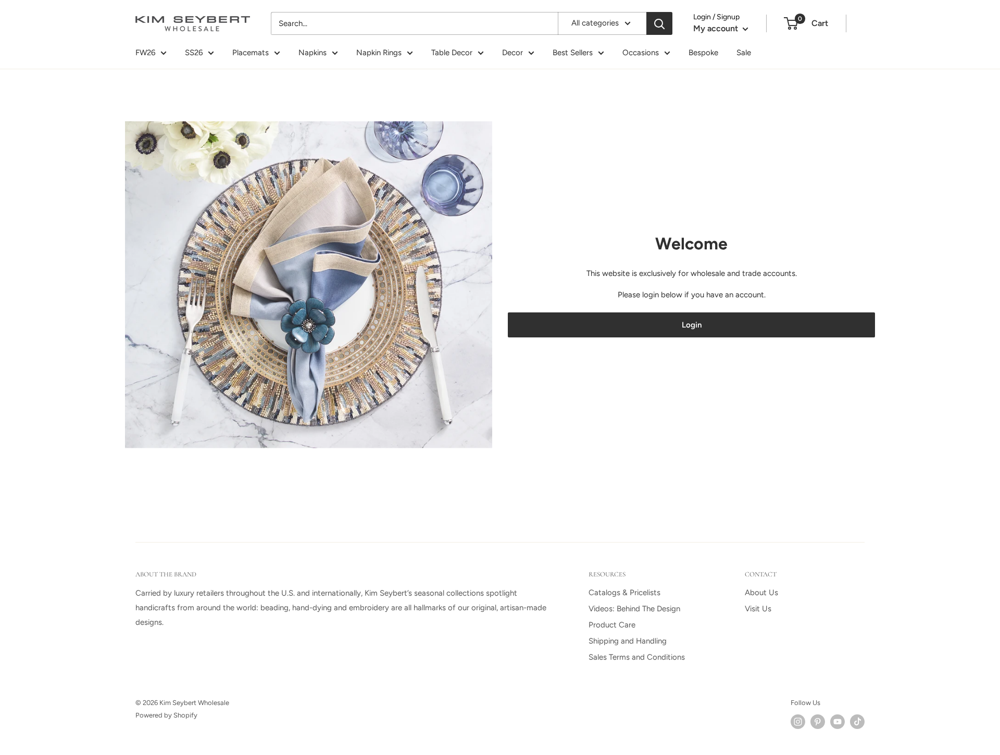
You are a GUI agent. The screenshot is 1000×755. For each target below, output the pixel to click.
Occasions (640, 52)
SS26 (194, 52)
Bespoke (703, 52)
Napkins (312, 52)
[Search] (659, 23)
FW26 (145, 52)
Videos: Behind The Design (634, 608)
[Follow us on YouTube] (837, 721)
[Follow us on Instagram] (798, 721)
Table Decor (451, 52)
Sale (743, 52)
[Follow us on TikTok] (857, 721)
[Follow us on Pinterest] (817, 721)
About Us (761, 592)
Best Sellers (573, 52)
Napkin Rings (379, 52)
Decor (512, 52)
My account (716, 28)
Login (692, 325)
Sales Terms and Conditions (637, 657)
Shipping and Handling (628, 641)
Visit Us (758, 608)
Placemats (250, 52)
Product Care (612, 625)
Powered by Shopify (166, 715)
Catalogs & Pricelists (624, 592)
